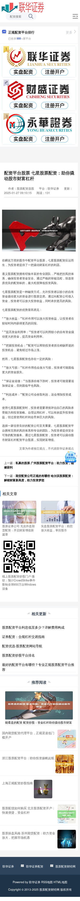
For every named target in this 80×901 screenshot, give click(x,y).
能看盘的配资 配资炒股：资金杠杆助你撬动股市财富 (38, 722)
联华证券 (8, 866)
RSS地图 (47, 882)
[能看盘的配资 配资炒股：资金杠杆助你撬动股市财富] (39, 705)
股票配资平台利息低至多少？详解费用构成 (33, 627)
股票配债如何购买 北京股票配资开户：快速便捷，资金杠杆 (28, 810)
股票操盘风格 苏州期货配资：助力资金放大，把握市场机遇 (28, 835)
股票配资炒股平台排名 (18, 655)
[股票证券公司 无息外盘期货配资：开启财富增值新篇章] (19, 512)
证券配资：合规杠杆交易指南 (23, 636)
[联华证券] (23, 7)
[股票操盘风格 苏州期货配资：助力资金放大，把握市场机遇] (66, 839)
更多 (69, 32)
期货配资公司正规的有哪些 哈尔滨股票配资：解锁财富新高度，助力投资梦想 (39, 478)
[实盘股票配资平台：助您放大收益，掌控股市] (58, 512)
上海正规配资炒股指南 (17, 783)
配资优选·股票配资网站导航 (22, 646)
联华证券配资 (34, 866)
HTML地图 (60, 882)
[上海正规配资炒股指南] (43, 789)
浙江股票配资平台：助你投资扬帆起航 (28, 758)
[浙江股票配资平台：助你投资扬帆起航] (64, 764)
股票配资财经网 (65, 866)
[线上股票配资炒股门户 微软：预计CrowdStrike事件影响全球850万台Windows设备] (19, 556)
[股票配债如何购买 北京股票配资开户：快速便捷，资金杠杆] (66, 814)
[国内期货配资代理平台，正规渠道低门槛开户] (66, 739)
